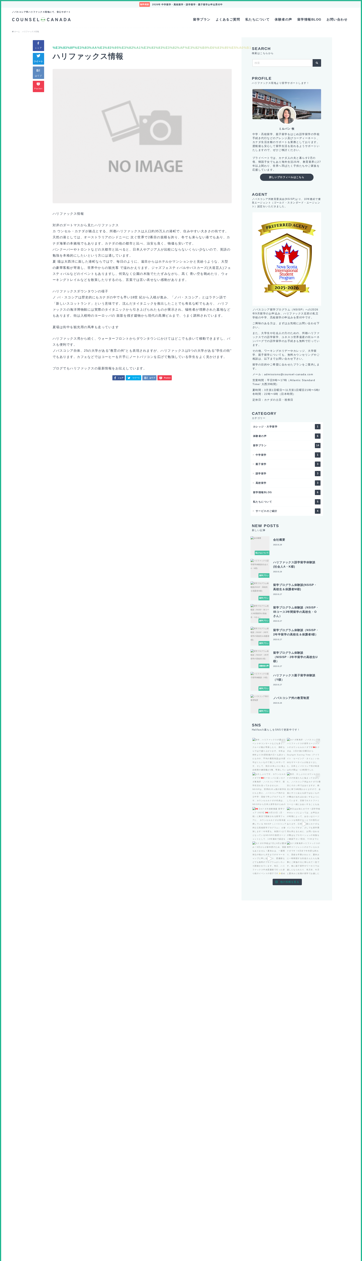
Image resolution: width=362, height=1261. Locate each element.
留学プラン (202, 19)
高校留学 (287, 482)
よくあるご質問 (228, 19)
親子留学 (287, 464)
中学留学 (287, 454)
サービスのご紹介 (287, 511)
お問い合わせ (337, 19)
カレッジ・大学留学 (286, 426)
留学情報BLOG (309, 19)
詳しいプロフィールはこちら (286, 177)
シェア (38, 48)
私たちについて (257, 19)
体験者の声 (283, 19)
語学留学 (287, 473)
